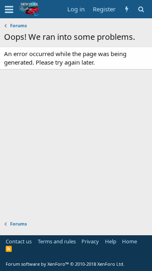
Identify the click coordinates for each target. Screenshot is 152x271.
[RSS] (8, 248)
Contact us (19, 241)
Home (129, 241)
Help (110, 241)
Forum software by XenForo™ (65, 264)
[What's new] (127, 9)
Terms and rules (57, 241)
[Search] (141, 9)
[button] (9, 9)
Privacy (90, 241)
